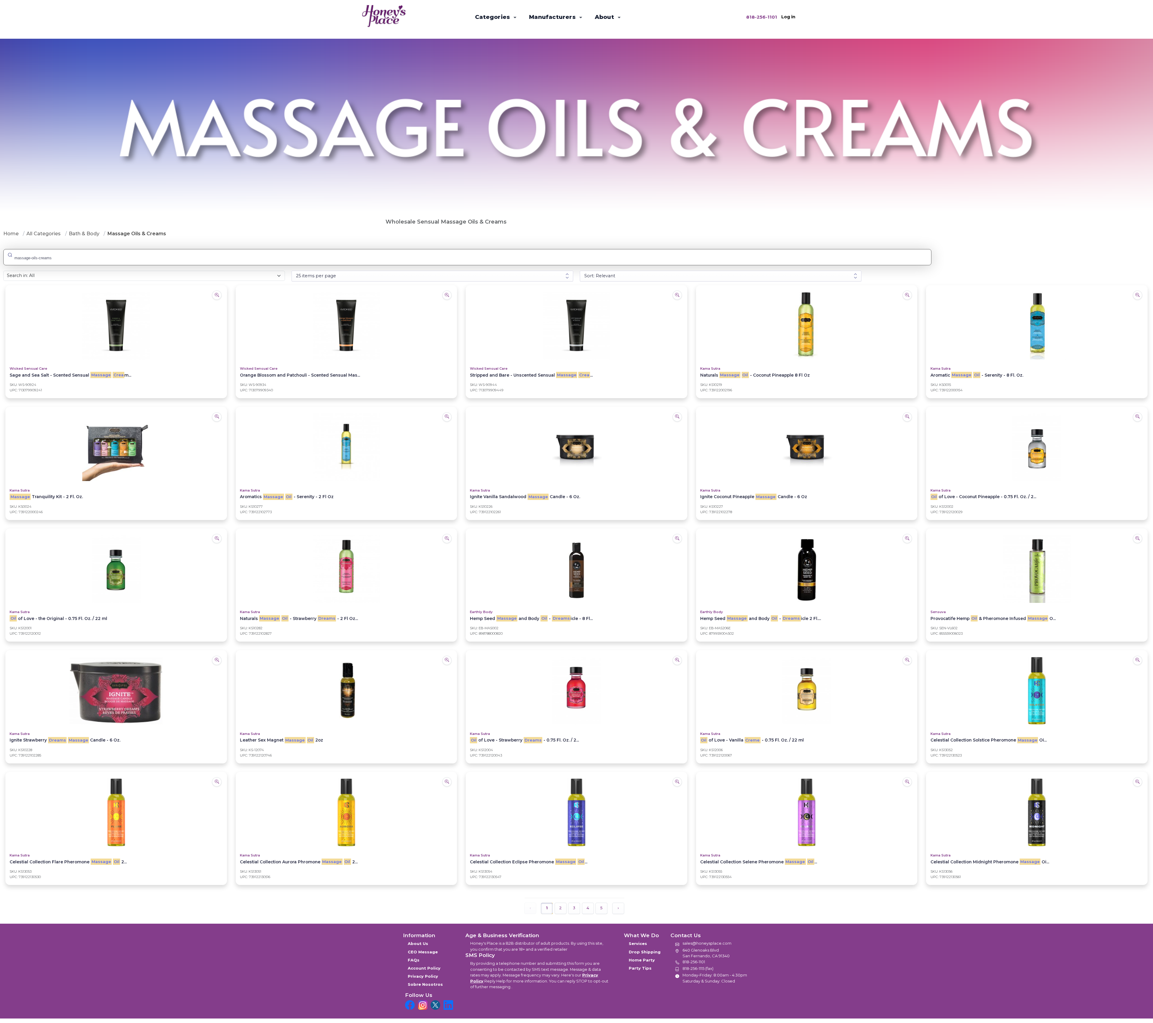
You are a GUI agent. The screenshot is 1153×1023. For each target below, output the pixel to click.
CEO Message (423, 951)
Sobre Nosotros (425, 984)
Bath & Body (84, 233)
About (605, 17)
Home (11, 233)
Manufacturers (553, 17)
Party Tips (640, 968)
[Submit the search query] (9, 254)
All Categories (43, 233)
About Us (418, 943)
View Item (116, 343)
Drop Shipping (645, 951)
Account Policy (424, 968)
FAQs (413, 960)
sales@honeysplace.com (706, 943)
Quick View (116, 307)
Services (638, 943)
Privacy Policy (423, 976)
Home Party (642, 960)
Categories (493, 17)
